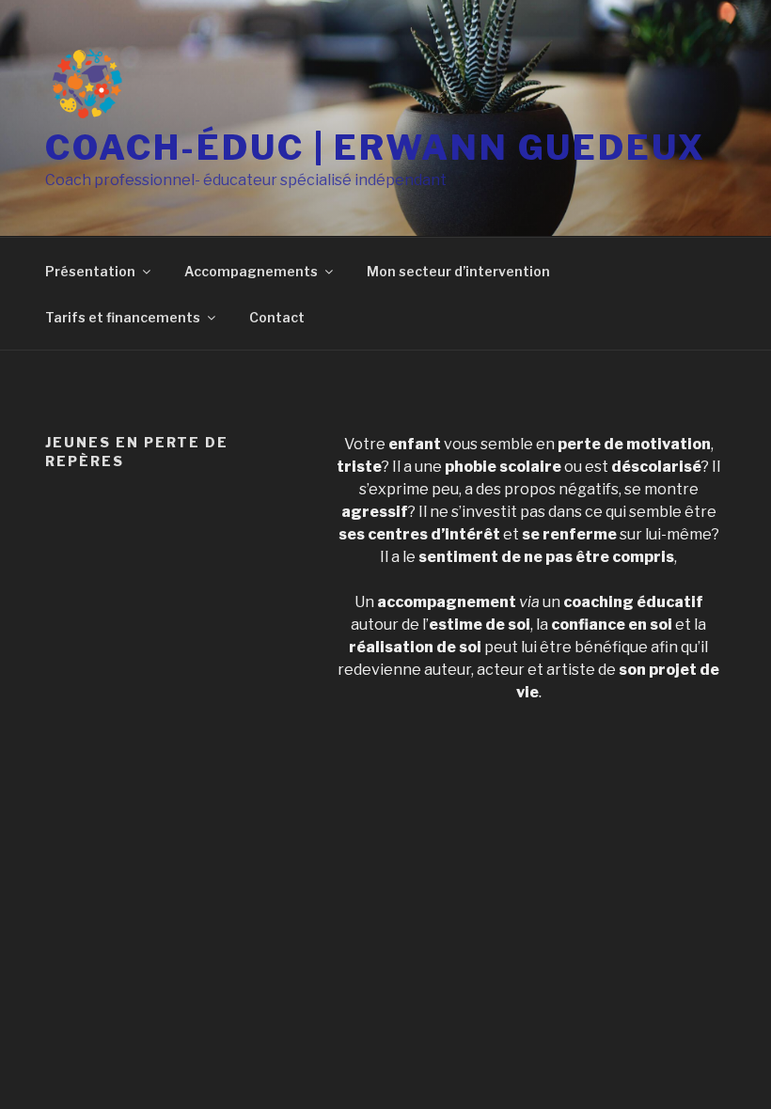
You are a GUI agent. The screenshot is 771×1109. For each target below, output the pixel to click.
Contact (277, 317)
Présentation (90, 271)
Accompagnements (251, 271)
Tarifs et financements (122, 317)
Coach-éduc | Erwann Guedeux (375, 147)
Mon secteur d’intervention (458, 271)
